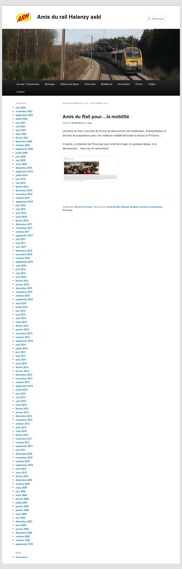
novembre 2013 (24, 378)
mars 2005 (21, 514)
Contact (21, 91)
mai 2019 (20, 183)
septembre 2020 (24, 148)
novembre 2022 (24, 111)
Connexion (22, 557)
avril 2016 (21, 277)
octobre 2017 (23, 231)
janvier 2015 (22, 329)
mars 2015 (21, 322)
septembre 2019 (24, 171)
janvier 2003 (22, 529)
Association (124, 84)
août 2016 (21, 265)
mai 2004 (20, 517)
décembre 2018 (24, 190)
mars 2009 (21, 487)
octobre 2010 (23, 461)
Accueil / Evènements (28, 84)
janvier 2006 (22, 510)
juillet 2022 (22, 118)
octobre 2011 (23, 442)
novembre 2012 (24, 419)
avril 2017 (21, 246)
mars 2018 (21, 216)
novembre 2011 (24, 438)
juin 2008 (21, 491)
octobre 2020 (23, 145)
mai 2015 (20, 314)
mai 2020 (20, 160)
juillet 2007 (22, 502)
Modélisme (106, 84)
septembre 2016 (24, 261)
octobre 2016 (23, 258)
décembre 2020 (24, 141)
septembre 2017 (24, 235)
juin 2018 (21, 205)
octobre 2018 (23, 197)
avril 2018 (21, 213)
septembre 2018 (24, 201)
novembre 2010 (24, 457)
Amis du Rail (113, 206)
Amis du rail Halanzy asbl (69, 16)
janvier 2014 (22, 371)
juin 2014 (21, 352)
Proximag (67, 210)
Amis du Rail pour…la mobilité (96, 116)
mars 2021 (21, 134)
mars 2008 (21, 495)
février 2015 (22, 325)
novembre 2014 (24, 333)
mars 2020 (21, 164)
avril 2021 (21, 130)
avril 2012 (21, 427)
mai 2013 (20, 397)
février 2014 (22, 367)
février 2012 (22, 435)
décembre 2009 (24, 480)
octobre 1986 (23, 540)
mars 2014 (21, 363)
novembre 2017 (24, 228)
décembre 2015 (24, 288)
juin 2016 (21, 269)
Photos (139, 84)
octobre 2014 (23, 337)
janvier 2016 (22, 284)
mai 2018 (20, 209)
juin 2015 (21, 310)
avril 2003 (21, 525)
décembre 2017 (24, 224)
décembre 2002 (24, 532)
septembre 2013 (24, 386)
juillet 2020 (22, 152)
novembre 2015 (24, 291)
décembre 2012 (24, 416)
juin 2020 (21, 156)
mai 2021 (20, 126)
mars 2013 (21, 404)
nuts (89, 122)
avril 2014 (21, 359)
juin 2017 (21, 239)
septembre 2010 (24, 465)
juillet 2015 (22, 307)
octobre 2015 (23, 295)
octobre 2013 (23, 382)
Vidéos (152, 84)
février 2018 (22, 220)
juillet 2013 (22, 389)
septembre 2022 (24, 115)
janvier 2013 (22, 412)
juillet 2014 (22, 348)
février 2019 (22, 186)
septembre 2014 (24, 340)
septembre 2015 (24, 299)
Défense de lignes (69, 84)
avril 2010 (21, 468)
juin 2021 (21, 122)
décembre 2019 (24, 167)
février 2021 (22, 137)
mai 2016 (20, 273)
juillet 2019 (22, 175)
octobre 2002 (23, 536)
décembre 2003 (24, 521)
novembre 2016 (24, 254)
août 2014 (21, 344)
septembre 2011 (24, 446)
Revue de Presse (83, 206)
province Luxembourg (151, 206)
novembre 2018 (24, 194)
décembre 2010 (24, 453)
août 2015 (21, 303)
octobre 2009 (23, 483)
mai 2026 (20, 107)
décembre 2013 (24, 374)
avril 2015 (21, 318)
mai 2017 (20, 243)
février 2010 (22, 476)
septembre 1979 (24, 544)
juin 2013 (21, 393)
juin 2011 (21, 449)
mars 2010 (21, 472)
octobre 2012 (23, 423)
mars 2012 (21, 431)
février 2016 (22, 280)
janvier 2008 (22, 498)
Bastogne (50, 84)
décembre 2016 (24, 250)
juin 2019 (21, 179)
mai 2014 (20, 355)
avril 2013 (21, 401)
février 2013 (22, 408)
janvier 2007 (22, 506)
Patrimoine (89, 84)
